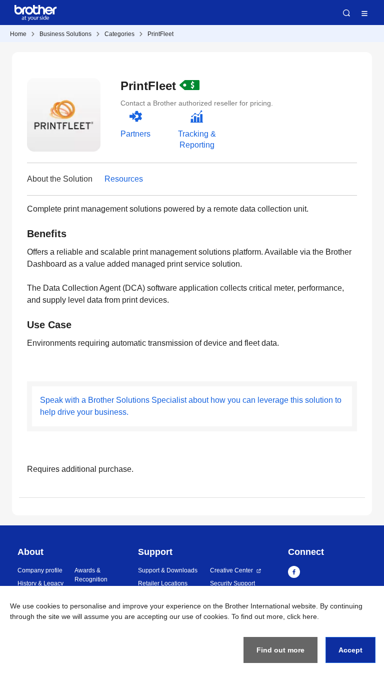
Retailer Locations (163, 583)
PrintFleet (161, 34)
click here (302, 616)
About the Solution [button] (59, 179)
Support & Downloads (168, 570)
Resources (123, 179)
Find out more (280, 650)
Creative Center (231, 570)
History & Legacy (41, 583)
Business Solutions (66, 34)
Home (18, 34)
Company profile (40, 570)
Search (347, 13)
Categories (119, 34)
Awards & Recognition (91, 575)
